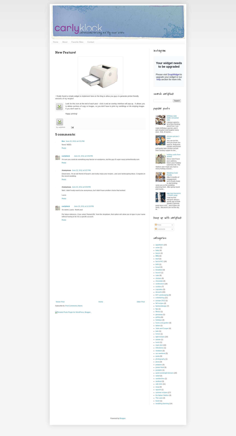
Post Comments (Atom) (73, 306)
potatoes (159, 365)
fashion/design (161, 306)
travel (158, 401)
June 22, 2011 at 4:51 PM (75, 141)
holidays (159, 320)
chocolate (159, 281)
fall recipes (160, 303)
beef (157, 259)
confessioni (160, 284)
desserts (159, 292)
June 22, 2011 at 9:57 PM (81, 170)
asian (158, 248)
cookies (158, 287)
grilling (158, 317)
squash (158, 390)
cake (157, 275)
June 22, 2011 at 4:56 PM (83, 156)
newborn (159, 351)
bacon (158, 253)
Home (55, 42)
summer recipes (161, 393)
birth (157, 264)
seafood (159, 381)
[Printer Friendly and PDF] (59, 125)
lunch (158, 342)
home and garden (162, 323)
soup (157, 387)
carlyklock (66, 156)
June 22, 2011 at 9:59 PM (81, 187)
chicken (158, 278)
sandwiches (160, 379)
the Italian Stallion (162, 395)
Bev (63, 141)
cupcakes (159, 289)
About (64, 42)
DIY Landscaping (162, 295)
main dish (159, 345)
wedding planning (162, 404)
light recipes (160, 337)
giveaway (159, 314)
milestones (160, 348)
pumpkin (159, 370)
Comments (161, 229)
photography (160, 359)
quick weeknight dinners (165, 373)
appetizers (159, 245)
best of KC (159, 261)
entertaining (160, 298)
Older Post (141, 302)
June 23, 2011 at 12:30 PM (84, 206)
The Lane (159, 398)
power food (160, 367)
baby (157, 250)
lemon (158, 334)
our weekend (160, 353)
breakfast (159, 270)
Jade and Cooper (162, 328)
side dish (159, 384)
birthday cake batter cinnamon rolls (173, 118)
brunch (158, 273)
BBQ (157, 256)
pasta (158, 356)
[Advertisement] (100, 280)
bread (158, 267)
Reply (64, 148)
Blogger (122, 418)
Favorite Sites (77, 42)
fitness (158, 312)
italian (158, 326)
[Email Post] (71, 127)
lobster (158, 339)
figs (157, 309)
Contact (90, 42)
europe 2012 (160, 301)
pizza (158, 362)
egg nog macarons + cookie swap (174, 194)
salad (158, 376)
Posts (159, 225)
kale (157, 331)
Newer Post (60, 302)
